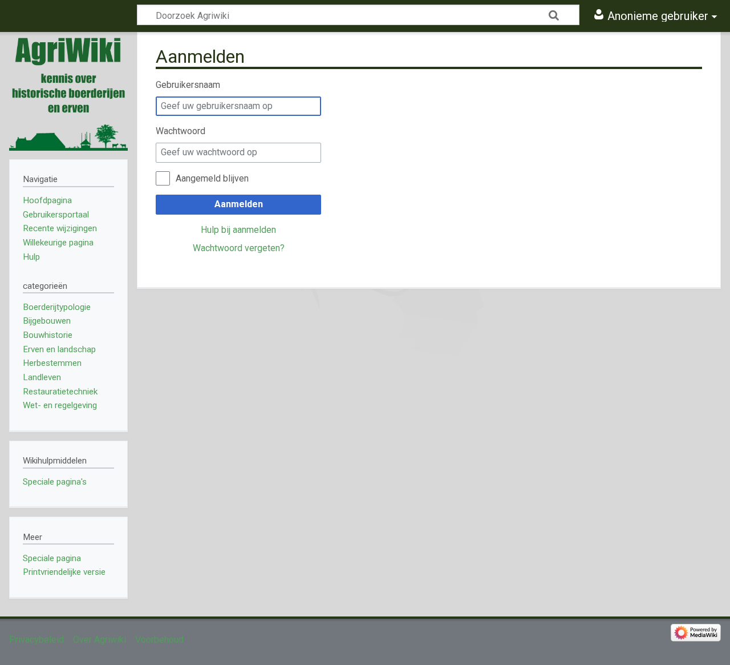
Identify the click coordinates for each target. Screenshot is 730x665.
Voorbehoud (159, 639)
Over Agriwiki (99, 639)
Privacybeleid (36, 639)
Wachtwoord (180, 131)
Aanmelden (238, 204)
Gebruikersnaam (188, 84)
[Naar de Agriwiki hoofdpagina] (68, 91)
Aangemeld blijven (212, 178)
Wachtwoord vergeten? (239, 248)
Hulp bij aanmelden (238, 229)
